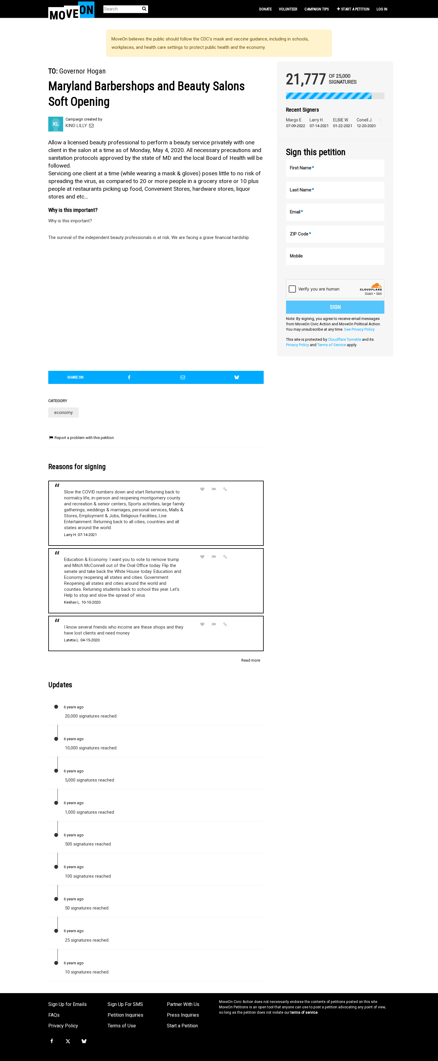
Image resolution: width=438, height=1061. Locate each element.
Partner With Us (183, 1004)
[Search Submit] (144, 8)
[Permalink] (225, 489)
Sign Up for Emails (67, 1004)
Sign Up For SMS (125, 1004)
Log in (382, 9)
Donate (265, 9)
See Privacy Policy (359, 329)
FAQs (54, 1015)
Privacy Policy (297, 345)
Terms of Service (331, 345)
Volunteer (288, 9)
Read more (250, 660)
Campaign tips (317, 9)
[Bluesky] (84, 1041)
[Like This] (202, 489)
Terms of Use (122, 1026)
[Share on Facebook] (129, 377)
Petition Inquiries (125, 1015)
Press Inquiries (183, 1015)
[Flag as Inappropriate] (214, 489)
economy (63, 412)
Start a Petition (355, 9)
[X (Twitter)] (67, 1041)
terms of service (304, 1012)
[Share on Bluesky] (237, 377)
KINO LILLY (77, 125)
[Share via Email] (183, 377)
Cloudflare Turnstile (344, 339)
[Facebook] (51, 1041)
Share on (75, 377)
